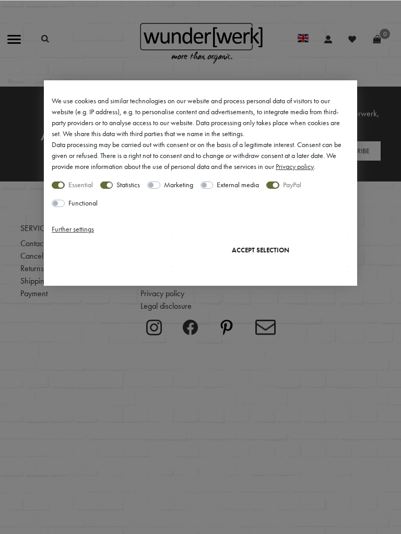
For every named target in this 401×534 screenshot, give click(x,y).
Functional (83, 203)
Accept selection (260, 250)
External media (238, 184)
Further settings (73, 229)
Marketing (178, 184)
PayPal (292, 184)
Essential (80, 184)
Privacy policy (295, 166)
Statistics (128, 184)
